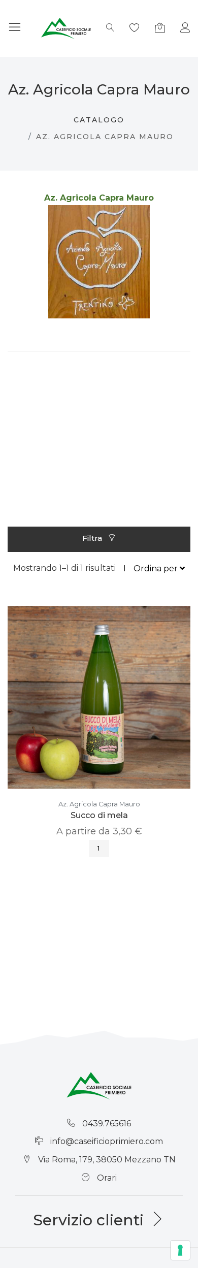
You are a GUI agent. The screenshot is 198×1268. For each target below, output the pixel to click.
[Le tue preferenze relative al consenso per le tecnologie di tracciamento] (180, 1250)
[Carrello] (160, 29)
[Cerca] (110, 28)
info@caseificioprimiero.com (106, 1141)
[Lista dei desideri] (134, 29)
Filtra (93, 538)
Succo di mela (99, 815)
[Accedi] (185, 29)
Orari (107, 1178)
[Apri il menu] (15, 28)
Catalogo (99, 119)
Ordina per (157, 568)
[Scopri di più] (84, 707)
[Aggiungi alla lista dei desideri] (114, 707)
